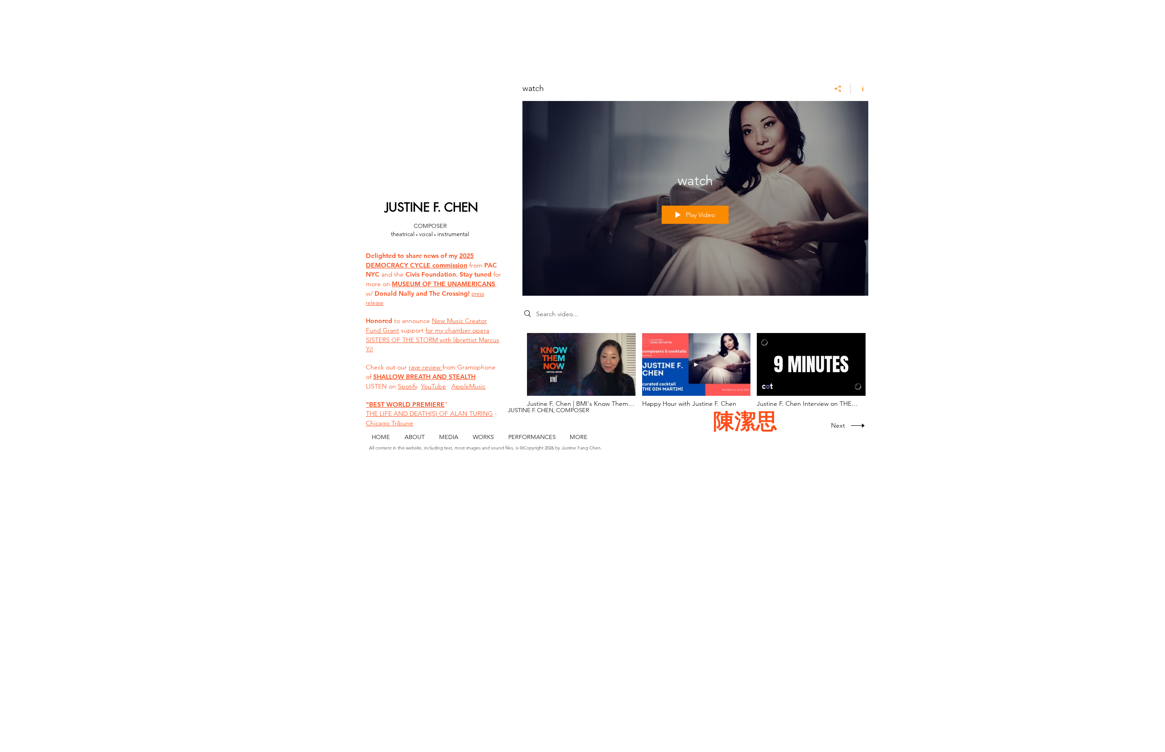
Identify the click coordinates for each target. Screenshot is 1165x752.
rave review (425, 367)
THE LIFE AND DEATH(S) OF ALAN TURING (429, 413)
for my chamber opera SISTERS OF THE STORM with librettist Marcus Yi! (432, 339)
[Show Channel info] (859, 88)
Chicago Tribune (389, 423)
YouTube (433, 386)
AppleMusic (468, 386)
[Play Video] (581, 370)
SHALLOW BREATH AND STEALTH (424, 377)
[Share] (838, 88)
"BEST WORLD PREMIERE (405, 404)
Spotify (407, 386)
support (412, 330)
